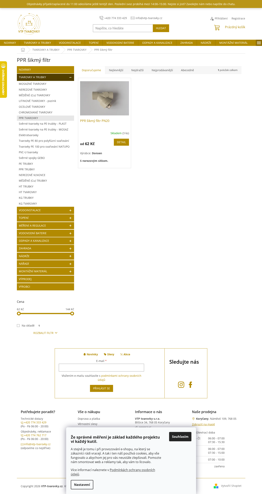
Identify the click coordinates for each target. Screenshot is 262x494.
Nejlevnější (116, 70)
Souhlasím (180, 436)
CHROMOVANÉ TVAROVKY (35, 112)
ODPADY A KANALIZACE (34, 241)
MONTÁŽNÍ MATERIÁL (33, 271)
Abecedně (187, 70)
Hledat (161, 28)
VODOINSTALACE (30, 210)
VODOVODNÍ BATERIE (33, 233)
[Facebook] (190, 384)
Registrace (238, 18)
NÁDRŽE (24, 256)
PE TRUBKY (26, 164)
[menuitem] (10, 43)
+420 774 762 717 (35, 435)
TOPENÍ (24, 218)
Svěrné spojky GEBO (32, 158)
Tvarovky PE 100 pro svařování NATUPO (44, 146)
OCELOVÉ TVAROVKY (32, 107)
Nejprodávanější (162, 70)
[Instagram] (181, 384)
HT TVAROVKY (28, 192)
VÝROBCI (24, 286)
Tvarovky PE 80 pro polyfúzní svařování (44, 141)
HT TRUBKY (26, 186)
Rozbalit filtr (43, 333)
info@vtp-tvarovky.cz (37, 444)
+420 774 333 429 (35, 422)
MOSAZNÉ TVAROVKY (32, 84)
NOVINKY (25, 69)
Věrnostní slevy (87, 424)
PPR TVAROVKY (28, 118)
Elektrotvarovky (28, 135)
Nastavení (82, 485)
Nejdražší (137, 70)
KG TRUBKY (26, 198)
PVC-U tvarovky (28, 152)
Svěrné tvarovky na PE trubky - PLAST (43, 123)
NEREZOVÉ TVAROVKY (33, 89)
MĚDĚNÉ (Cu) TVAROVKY (34, 95)
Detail (121, 142)
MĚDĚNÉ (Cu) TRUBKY (33, 180)
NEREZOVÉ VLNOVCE (32, 175)
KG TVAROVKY (28, 203)
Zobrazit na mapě (203, 424)
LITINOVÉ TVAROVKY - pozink (37, 101)
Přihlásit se (101, 388)
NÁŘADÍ (24, 263)
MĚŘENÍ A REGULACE (32, 225)
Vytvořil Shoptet (231, 486)
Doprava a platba (89, 418)
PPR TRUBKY (27, 169)
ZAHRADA (25, 248)
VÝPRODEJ (25, 279)
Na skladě (31, 325)
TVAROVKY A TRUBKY (32, 77)
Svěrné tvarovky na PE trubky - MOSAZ (43, 129)
